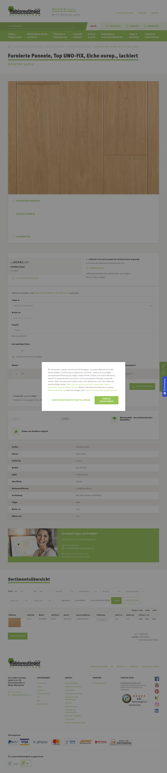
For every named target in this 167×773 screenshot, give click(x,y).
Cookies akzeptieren (106, 400)
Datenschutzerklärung (57, 390)
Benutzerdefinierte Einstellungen (71, 400)
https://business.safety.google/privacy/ (101, 390)
